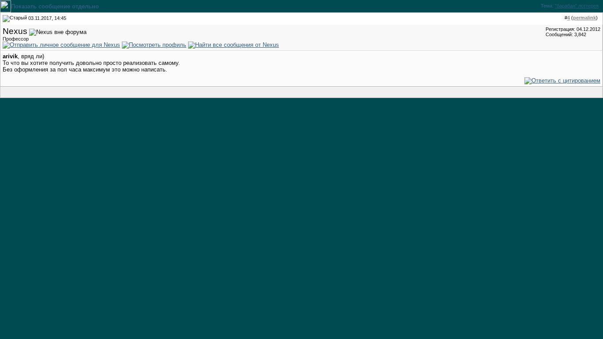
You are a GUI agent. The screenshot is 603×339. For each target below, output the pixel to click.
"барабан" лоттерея (577, 5)
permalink (584, 17)
